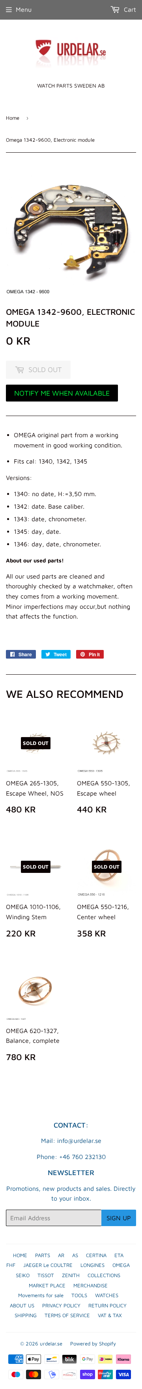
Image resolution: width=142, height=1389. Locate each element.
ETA (118, 1255)
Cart (129, 9)
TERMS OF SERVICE (67, 1315)
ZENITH (71, 1275)
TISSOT (45, 1275)
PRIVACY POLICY (61, 1305)
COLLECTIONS (104, 1275)
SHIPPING (26, 1315)
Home (12, 118)
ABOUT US (22, 1305)
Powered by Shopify (93, 1343)
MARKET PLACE (47, 1285)
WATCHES (106, 1295)
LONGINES (92, 1265)
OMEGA (121, 1265)
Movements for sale (41, 1295)
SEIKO (23, 1275)
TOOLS (79, 1295)
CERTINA (96, 1255)
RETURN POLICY (107, 1305)
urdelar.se (51, 1343)
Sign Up (118, 1217)
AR (61, 1255)
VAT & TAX (110, 1315)
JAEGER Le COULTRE (48, 1265)
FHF (10, 1265)
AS (75, 1255)
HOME (20, 1255)
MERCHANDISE (90, 1285)
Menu (24, 9)
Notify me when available (62, 393)
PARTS (42, 1255)
